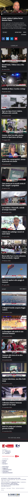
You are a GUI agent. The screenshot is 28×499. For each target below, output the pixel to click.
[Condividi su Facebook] (3, 39)
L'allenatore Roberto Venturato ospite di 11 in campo (12, 403)
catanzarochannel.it (7, 472)
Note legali (8, 488)
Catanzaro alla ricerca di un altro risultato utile (12, 356)
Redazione (3, 488)
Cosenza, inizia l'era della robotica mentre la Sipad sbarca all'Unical (12, 136)
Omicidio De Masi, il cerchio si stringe (13, 89)
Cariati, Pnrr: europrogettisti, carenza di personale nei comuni (13, 160)
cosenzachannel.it (7, 469)
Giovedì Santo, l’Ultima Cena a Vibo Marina (13, 65)
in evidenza (23, 34)
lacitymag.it (5, 466)
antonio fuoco (18, 32)
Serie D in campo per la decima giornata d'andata (12, 427)
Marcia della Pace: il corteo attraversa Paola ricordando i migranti (14, 257)
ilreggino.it (5, 468)
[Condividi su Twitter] (7, 39)
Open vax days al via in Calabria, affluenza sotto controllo (12, 112)
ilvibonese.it (5, 471)
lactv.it (4, 462)
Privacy (13, 488)
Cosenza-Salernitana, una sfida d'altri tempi (14, 380)
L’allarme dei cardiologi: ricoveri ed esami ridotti (13, 233)
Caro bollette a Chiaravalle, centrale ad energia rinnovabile (13, 208)
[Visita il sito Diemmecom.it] (14, 497)
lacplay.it (4, 460)
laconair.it (4, 463)
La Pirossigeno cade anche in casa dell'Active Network (12, 332)
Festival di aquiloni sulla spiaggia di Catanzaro (13, 281)
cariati (24, 32)
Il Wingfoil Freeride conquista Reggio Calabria (13, 309)
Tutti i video (22, 289)
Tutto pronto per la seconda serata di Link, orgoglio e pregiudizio (13, 184)
